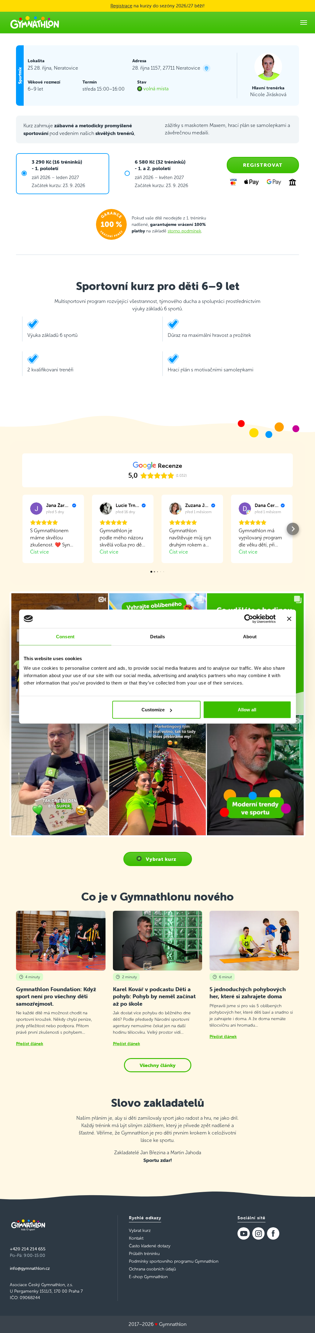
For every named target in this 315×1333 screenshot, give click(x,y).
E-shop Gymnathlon (148, 1276)
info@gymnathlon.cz (30, 1268)
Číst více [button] (39, 551)
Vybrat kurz (161, 859)
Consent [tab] (65, 636)
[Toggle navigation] (303, 22)
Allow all (247, 709)
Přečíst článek (29, 1043)
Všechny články (158, 1065)
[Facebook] (273, 1233)
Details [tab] (157, 636)
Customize (153, 709)
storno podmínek (184, 231)
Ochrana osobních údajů (152, 1269)
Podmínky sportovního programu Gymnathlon (173, 1261)
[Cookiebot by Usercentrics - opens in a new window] (249, 618)
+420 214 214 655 (28, 1249)
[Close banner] (289, 618)
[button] (22, 529)
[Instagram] (258, 1233)
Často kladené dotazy (149, 1246)
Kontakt (136, 1238)
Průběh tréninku (144, 1253)
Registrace (121, 6)
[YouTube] (243, 1233)
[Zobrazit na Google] (36, 508)
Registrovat (263, 165)
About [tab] (250, 636)
